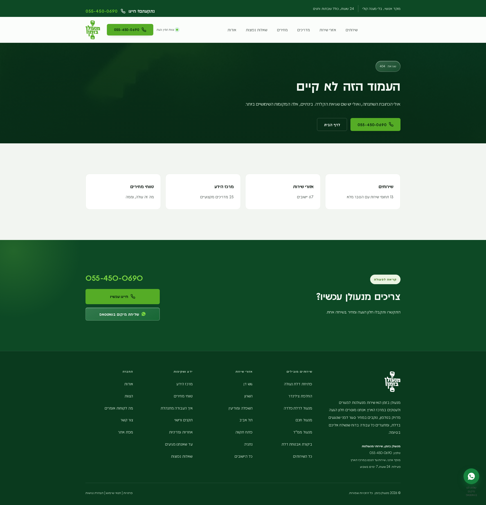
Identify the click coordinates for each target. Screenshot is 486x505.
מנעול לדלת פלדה (298, 407)
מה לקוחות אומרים (119, 407)
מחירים (282, 29)
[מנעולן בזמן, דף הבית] (93, 29)
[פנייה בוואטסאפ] (471, 476)
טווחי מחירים (183, 395)
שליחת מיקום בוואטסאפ (119, 314)
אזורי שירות (328, 29)
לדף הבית (332, 124)
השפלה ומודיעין (241, 407)
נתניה (248, 443)
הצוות (129, 395)
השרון (248, 395)
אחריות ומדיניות (181, 431)
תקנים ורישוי (183, 419)
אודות (232, 29)
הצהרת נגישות (95, 493)
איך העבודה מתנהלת (177, 407)
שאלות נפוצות (256, 29)
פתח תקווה (244, 431)
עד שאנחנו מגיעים (179, 443)
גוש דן (248, 383)
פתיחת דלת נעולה (298, 383)
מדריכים (303, 29)
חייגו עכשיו (119, 296)
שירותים (352, 29)
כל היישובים (244, 456)
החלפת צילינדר (300, 395)
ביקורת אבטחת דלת (297, 443)
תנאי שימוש (113, 493)
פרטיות (127, 493)
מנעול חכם (304, 419)
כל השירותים (302, 456)
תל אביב (246, 419)
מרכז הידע (184, 383)
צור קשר (127, 419)
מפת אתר (125, 431)
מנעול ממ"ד (302, 431)
